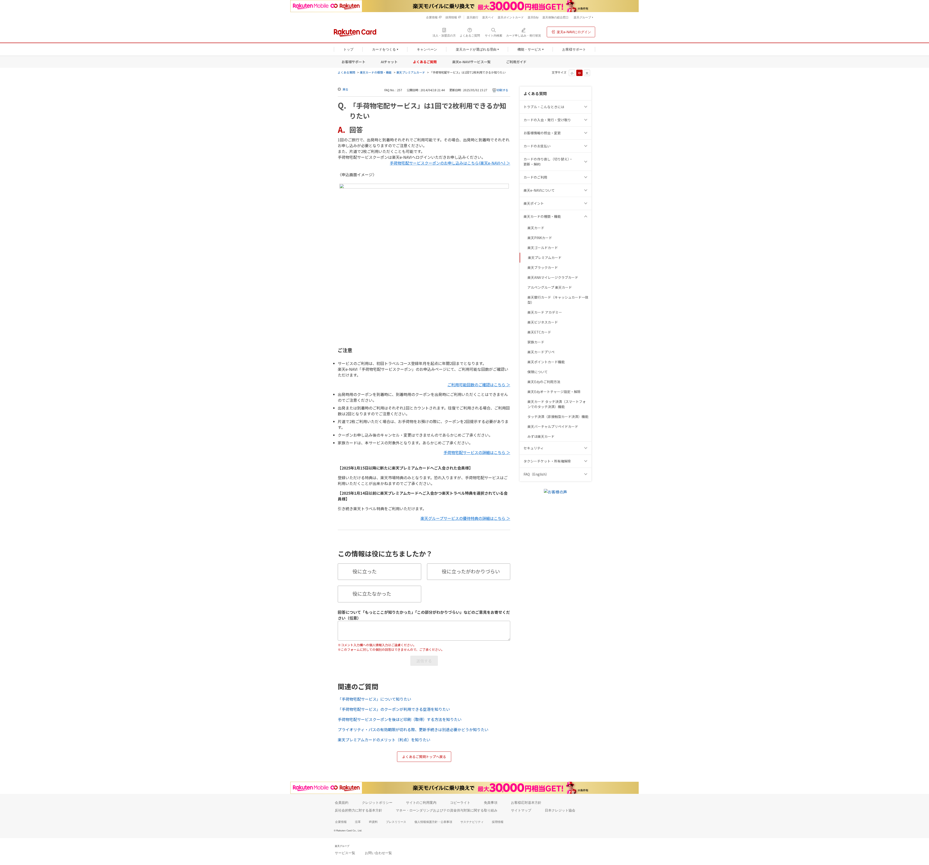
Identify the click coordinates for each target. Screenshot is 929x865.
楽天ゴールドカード (542, 247)
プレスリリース (396, 822)
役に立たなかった (371, 593)
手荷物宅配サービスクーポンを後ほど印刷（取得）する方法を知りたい (400, 719)
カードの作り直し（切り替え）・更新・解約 (548, 162)
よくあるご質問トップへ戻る (424, 756)
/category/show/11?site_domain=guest (586, 106)
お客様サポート (353, 61)
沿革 (358, 822)
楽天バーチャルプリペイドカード (552, 426)
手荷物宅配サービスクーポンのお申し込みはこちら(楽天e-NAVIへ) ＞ (450, 163)
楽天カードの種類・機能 (376, 72)
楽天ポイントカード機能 (546, 361)
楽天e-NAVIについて (539, 190)
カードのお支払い (537, 146)
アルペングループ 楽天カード (549, 287)
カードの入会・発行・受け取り (547, 119)
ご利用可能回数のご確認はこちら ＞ (478, 384)
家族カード (535, 342)
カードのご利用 (535, 177)
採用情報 (497, 822)
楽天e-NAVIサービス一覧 (471, 61)
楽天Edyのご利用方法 (543, 381)
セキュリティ (534, 448)
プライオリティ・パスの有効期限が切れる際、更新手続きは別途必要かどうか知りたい (413, 729)
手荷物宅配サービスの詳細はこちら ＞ (476, 452)
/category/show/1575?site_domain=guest (586, 146)
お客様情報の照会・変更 (542, 132)
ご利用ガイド (516, 61)
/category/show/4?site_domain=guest (586, 203)
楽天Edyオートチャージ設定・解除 (554, 391)
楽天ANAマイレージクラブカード (552, 277)
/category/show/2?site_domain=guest (586, 177)
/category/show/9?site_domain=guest (586, 120)
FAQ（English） (536, 474)
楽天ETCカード (539, 332)
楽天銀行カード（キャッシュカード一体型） (557, 300)
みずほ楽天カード (540, 436)
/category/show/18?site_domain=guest (586, 162)
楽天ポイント (534, 203)
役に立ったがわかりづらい (471, 571)
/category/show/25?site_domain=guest (586, 216)
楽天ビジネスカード (542, 322)
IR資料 (373, 822)
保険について (537, 371)
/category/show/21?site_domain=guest (586, 133)
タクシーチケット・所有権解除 (547, 461)
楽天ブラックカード (542, 267)
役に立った (364, 571)
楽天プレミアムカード (410, 72)
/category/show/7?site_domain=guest (586, 190)
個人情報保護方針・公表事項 (433, 822)
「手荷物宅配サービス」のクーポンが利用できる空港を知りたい (394, 709)
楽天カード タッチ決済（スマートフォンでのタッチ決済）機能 (556, 404)
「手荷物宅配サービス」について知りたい (374, 699)
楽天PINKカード (539, 237)
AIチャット (389, 61)
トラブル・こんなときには (544, 106)
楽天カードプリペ (540, 351)
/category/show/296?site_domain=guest (586, 461)
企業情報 (341, 822)
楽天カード (535, 227)
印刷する (502, 90)
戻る (345, 89)
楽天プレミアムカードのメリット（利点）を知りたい (384, 740)
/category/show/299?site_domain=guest (586, 448)
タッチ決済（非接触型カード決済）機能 (557, 416)
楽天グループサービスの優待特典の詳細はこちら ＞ (465, 518)
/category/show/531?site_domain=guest (586, 474)
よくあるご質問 (425, 61)
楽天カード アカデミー (544, 312)
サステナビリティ (472, 822)
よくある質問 (346, 72)
